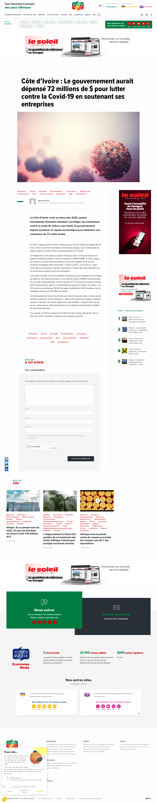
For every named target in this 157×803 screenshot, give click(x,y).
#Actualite (21, 191)
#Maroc (104, 528)
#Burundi (47, 517)
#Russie (94, 22)
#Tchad (57, 530)
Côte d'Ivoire (53, 14)
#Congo (70, 521)
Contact (59, 798)
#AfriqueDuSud (12, 517)
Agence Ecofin (43, 200)
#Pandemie (60, 194)
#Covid (32, 191)
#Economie (36, 22)
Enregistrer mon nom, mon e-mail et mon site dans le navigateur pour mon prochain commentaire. (56, 437)
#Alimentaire (85, 519)
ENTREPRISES (51, 741)
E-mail (27, 418)
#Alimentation (100, 519)
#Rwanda (46, 530)
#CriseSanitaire (56, 191)
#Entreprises (85, 191)
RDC (70, 14)
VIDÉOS (86, 741)
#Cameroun (58, 517)
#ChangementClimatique (53, 521)
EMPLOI (123, 741)
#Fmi (34, 194)
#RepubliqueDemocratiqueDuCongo (57, 528)
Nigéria (64, 14)
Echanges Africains (13, 14)
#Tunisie (20, 524)
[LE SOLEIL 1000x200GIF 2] (78, 46)
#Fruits (83, 528)
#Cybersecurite (26, 26)
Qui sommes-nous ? (45, 798)
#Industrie (93, 528)
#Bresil (83, 521)
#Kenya (19, 519)
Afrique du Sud (29, 14)
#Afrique (24, 22)
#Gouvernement (46, 194)
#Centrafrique (49, 519)
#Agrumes (100, 517)
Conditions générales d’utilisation (90, 798)
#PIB (71, 194)
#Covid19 (42, 191)
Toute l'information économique (19, 6)
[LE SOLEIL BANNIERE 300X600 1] (135, 222)
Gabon (88, 14)
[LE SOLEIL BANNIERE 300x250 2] (135, 288)
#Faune (59, 524)
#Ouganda (27, 521)
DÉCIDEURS (50, 760)
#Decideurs (48, 524)
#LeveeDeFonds (12, 521)
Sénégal (41, 14)
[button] (99, 14)
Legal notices (70, 798)
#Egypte (95, 524)
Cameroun (78, 14)
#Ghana (9, 519)
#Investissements (65, 22)
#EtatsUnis (84, 526)
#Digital (40, 26)
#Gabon (68, 524)
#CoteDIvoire (81, 194)
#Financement (23, 194)
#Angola (46, 515)
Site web (28, 427)
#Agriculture (49, 22)
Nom (27, 409)
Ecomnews (111, 7)
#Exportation (81, 22)
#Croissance (71, 191)
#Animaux (69, 515)
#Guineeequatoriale (51, 526)
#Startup (9, 524)
